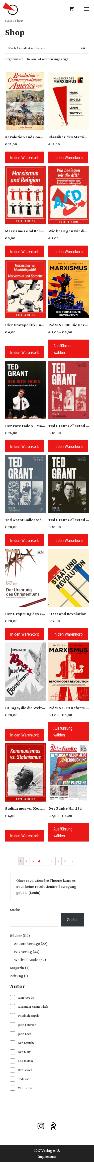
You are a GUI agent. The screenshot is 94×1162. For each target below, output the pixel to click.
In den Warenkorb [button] (24, 157)
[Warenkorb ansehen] (71, 9)
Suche (15, 909)
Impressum (47, 1156)
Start (8, 20)
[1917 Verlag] (10, 9)
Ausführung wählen (62, 349)
